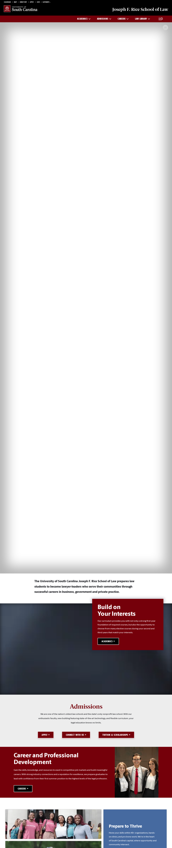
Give (38, 2)
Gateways (46, 2)
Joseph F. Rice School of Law (140, 9)
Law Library (141, 18)
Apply (32, 2)
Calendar (7, 2)
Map (15, 2)
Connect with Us (75, 734)
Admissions (102, 18)
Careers (122, 18)
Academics (82, 18)
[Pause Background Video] (165, 27)
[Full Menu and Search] (160, 19)
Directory (23, 2)
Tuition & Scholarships (115, 734)
